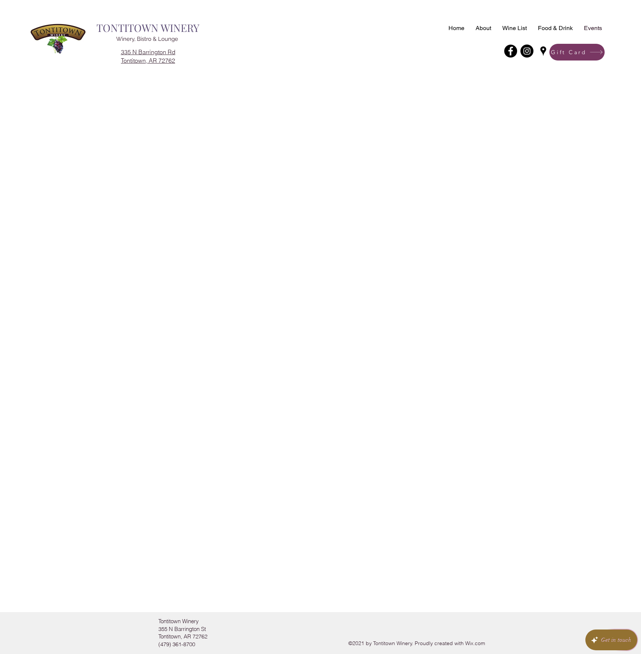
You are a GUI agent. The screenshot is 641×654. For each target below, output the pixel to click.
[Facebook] (510, 51)
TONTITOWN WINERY (148, 28)
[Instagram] (526, 51)
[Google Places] (543, 51)
